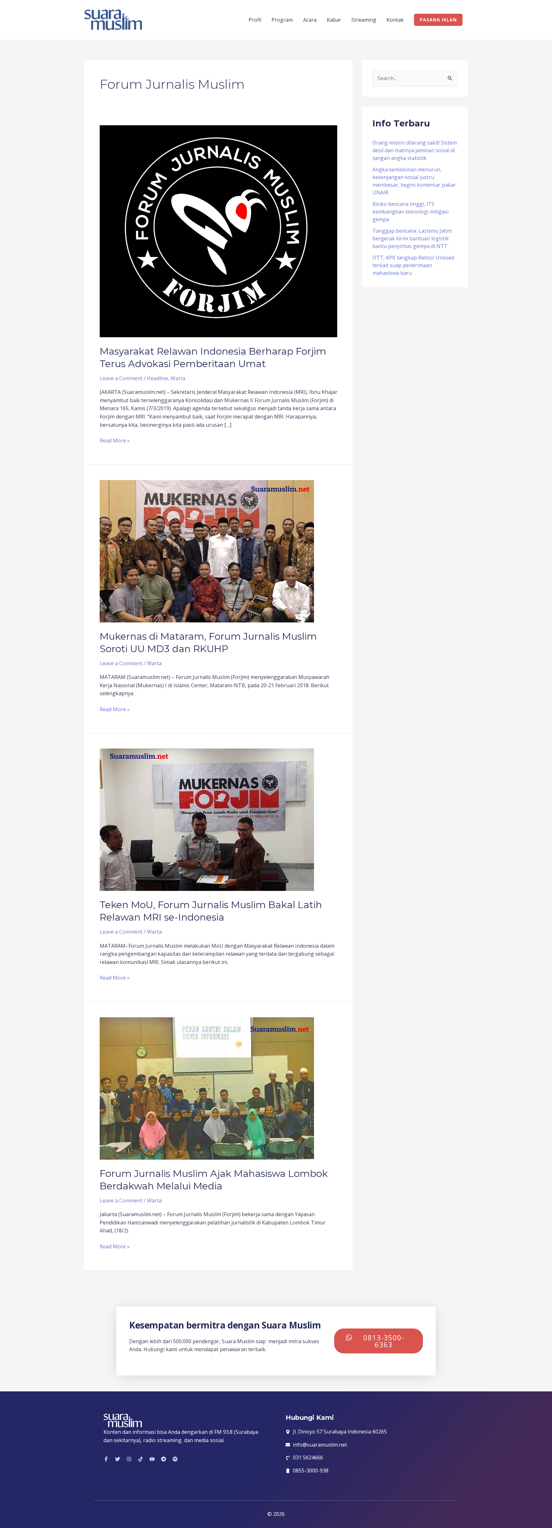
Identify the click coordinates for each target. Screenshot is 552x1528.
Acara (310, 19)
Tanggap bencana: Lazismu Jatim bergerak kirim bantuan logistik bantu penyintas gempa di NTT (412, 238)
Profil (255, 19)
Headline (157, 378)
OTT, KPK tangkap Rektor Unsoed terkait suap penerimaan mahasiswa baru (413, 265)
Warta (178, 378)
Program (282, 19)
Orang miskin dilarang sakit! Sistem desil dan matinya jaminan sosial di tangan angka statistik (414, 150)
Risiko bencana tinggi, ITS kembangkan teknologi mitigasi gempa (410, 211)
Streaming (363, 19)
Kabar (334, 19)
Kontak (395, 19)
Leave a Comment (121, 378)
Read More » (115, 440)
